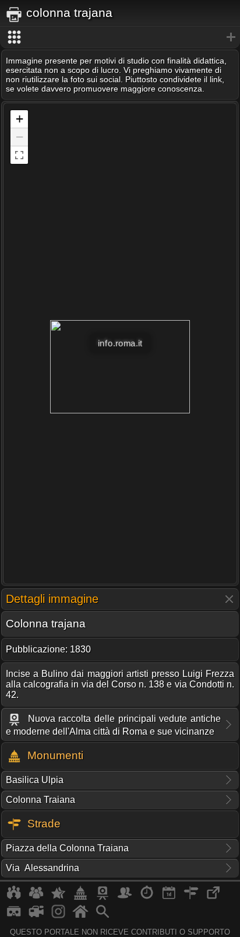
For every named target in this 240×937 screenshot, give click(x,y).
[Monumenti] (80, 897)
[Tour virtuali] (14, 916)
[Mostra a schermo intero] (19, 155)
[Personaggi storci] (125, 897)
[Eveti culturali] (169, 897)
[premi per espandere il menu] (120, 37)
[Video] (36, 916)
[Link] (213, 897)
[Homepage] (80, 916)
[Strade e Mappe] (191, 897)
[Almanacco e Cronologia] (147, 897)
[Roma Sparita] (102, 897)
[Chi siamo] (36, 897)
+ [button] (19, 118)
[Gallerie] (58, 916)
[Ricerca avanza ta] (102, 916)
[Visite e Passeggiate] (14, 897)
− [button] (19, 136)
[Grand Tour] (58, 897)
